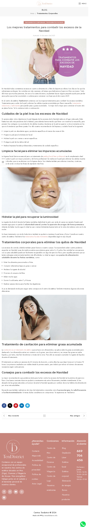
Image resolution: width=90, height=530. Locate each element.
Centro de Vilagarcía (51, 469)
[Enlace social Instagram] (10, 491)
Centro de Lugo (51, 478)
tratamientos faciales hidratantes (36, 236)
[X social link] (10, 405)
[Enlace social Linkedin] (21, 405)
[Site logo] (44, 3)
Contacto (35, 451)
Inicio (32, 13)
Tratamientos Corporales (47, 13)
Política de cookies (36, 476)
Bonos (64, 490)
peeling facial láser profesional (54, 156)
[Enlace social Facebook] (4, 405)
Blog (64, 448)
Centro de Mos (51, 450)
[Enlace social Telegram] (27, 405)
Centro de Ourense (51, 459)
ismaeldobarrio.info (50, 515)
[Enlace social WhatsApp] (21, 491)
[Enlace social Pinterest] (15, 405)
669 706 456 (80, 455)
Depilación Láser (66, 455)
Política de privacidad (36, 467)
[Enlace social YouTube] (15, 491)
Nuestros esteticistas (51, 487)
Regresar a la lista (44, 415)
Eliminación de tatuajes (66, 483)
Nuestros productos (66, 497)
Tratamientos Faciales (54, 22)
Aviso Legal (36, 483)
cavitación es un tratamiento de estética (18, 350)
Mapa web (36, 455)
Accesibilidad (37, 460)
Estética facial (65, 464)
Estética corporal (65, 473)
